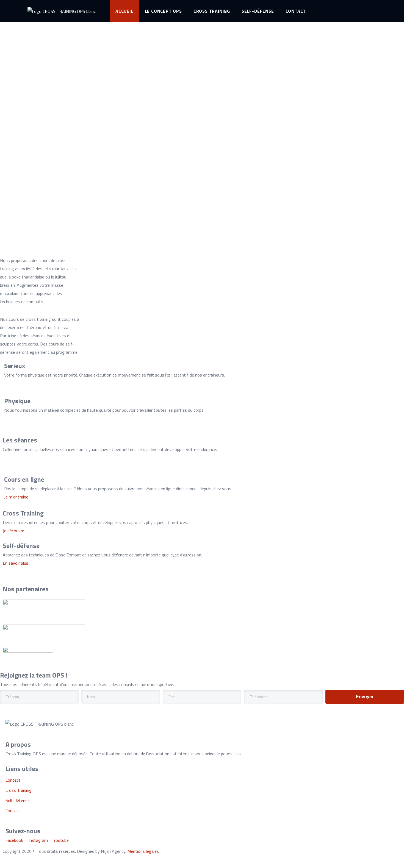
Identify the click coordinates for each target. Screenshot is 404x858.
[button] (16, 497)
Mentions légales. (143, 851)
